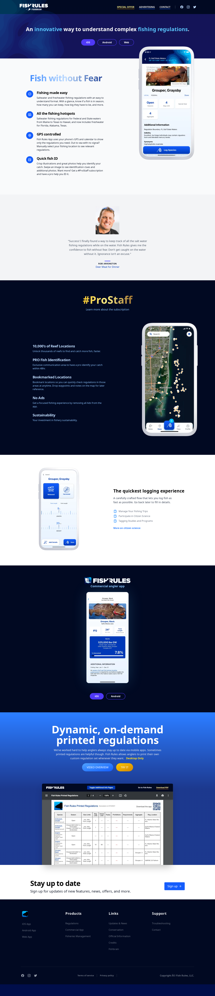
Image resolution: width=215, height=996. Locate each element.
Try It (124, 767)
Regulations (72, 923)
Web (126, 42)
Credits (113, 942)
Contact (156, 929)
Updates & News (118, 923)
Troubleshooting (161, 923)
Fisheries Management (78, 936)
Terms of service (86, 975)
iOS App (26, 924)
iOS (88, 42)
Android (107, 42)
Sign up (172, 886)
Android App (29, 930)
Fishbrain (114, 949)
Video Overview (98, 767)
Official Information (119, 936)
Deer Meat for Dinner (107, 266)
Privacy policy (107, 975)
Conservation (116, 929)
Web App (27, 936)
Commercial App (74, 929)
